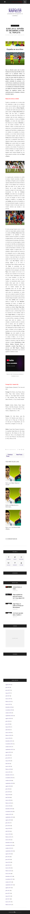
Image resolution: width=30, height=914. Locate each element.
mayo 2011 (8, 896)
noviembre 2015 (9, 743)
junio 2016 (8, 724)
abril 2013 (8, 831)
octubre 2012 (8, 848)
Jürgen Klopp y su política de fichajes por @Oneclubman (18, 605)
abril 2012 (8, 865)
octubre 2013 (8, 814)
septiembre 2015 (9, 749)
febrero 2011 (8, 904)
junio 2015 (8, 758)
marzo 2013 (8, 834)
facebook (9, 559)
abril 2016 (8, 729)
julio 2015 (8, 755)
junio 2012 (8, 859)
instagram (21, 559)
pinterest (15, 565)
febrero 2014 (8, 803)
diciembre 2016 (9, 707)
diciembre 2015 (9, 741)
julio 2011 (8, 890)
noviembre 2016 (9, 710)
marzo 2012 (8, 868)
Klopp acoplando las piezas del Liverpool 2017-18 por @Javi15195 (18, 596)
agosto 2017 (8, 684)
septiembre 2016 (9, 715)
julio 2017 (8, 687)
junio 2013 (8, 825)
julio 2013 (8, 822)
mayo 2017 (8, 693)
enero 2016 (8, 738)
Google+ (8, 565)
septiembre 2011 (9, 884)
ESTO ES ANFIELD (15, 10)
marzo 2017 (8, 698)
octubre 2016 (8, 712)
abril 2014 (8, 797)
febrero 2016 (8, 735)
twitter (14, 559)
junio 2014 (8, 791)
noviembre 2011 (9, 879)
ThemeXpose (18, 912)
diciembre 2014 (9, 774)
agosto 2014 (8, 786)
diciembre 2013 (9, 808)
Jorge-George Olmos (12, 34)
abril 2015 (8, 763)
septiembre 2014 (9, 783)
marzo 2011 (8, 901)
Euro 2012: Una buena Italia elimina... (13, 528)
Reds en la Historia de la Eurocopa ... (12, 506)
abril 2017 (8, 696)
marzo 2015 (8, 766)
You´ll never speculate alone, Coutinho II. (18, 614)
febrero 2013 (8, 837)
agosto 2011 (8, 887)
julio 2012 (8, 856)
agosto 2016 (8, 718)
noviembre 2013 (9, 811)
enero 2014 (8, 806)
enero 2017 (8, 704)
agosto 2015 (8, 752)
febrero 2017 (8, 701)
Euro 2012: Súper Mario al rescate (12, 483)
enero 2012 (8, 873)
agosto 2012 (8, 853)
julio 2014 (8, 789)
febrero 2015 (8, 769)
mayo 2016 (8, 727)
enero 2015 (8, 772)
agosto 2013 (8, 820)
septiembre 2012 (9, 851)
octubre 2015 (8, 746)
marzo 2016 (8, 732)
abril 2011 (8, 899)
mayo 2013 (8, 828)
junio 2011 (8, 893)
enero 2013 (8, 839)
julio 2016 (8, 721)
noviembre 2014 (9, 777)
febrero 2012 (8, 870)
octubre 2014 (8, 780)
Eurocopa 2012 (15, 25)
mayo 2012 (8, 862)
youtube (21, 565)
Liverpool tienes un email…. (17, 587)
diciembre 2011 (9, 876)
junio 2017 (8, 690)
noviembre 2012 (9, 845)
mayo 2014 (8, 794)
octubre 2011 (8, 882)
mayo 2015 (8, 760)
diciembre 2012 (9, 842)
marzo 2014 (8, 800)
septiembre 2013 (9, 817)
